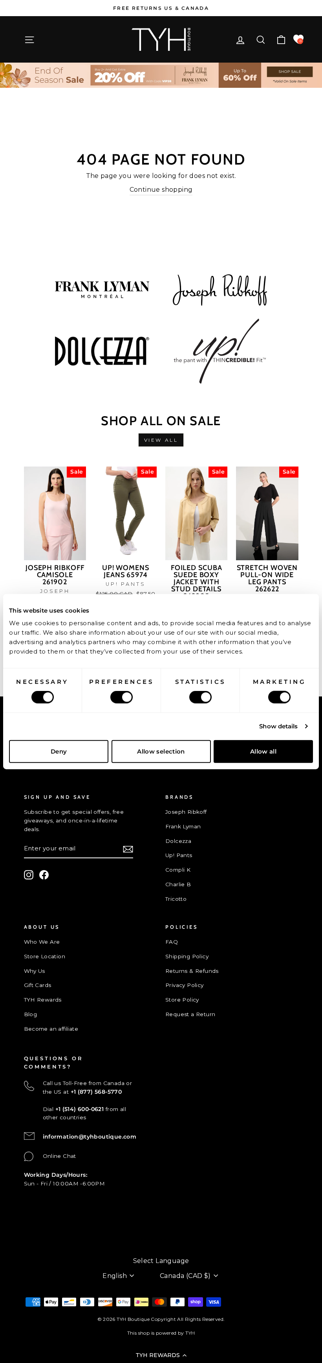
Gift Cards (37, 985)
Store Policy (182, 999)
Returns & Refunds (192, 971)
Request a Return (190, 1014)
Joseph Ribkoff (186, 812)
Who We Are (42, 942)
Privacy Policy (184, 985)
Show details (278, 726)
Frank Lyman (183, 826)
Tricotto (176, 899)
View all (161, 440)
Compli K (177, 870)
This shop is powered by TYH (161, 1333)
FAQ (171, 942)
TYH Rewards (43, 999)
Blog (30, 1014)
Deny (59, 751)
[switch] (121, 697)
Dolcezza (178, 841)
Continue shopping (161, 189)
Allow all (263, 751)
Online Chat (59, 1156)
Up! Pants (178, 855)
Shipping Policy (187, 956)
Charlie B (178, 884)
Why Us (34, 971)
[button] (161, 1355)
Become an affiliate (51, 1029)
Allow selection (161, 751)
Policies (35, 1248)
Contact (35, 1235)
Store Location (45, 956)
